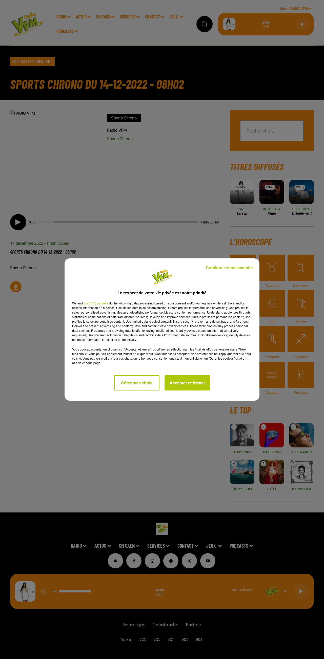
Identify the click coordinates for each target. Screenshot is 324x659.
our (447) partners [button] (96, 303)
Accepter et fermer (187, 383)
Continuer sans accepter (229, 268)
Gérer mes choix (136, 383)
